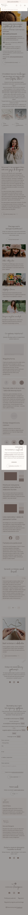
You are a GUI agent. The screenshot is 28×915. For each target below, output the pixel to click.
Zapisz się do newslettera (13, 1)
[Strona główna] (4, 5)
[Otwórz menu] (25, 5)
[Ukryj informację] (20, 1)
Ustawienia (14, 462)
